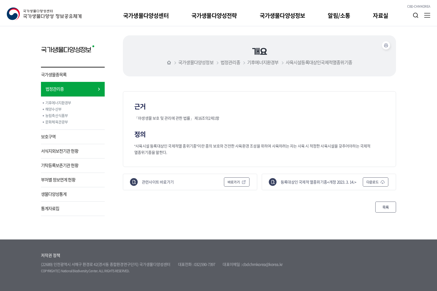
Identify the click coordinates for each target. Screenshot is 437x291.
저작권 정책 (50, 255)
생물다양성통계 (53, 194)
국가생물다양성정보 (282, 15)
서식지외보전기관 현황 (59, 151)
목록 (385, 207)
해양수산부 (53, 109)
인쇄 (386, 45)
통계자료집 (50, 208)
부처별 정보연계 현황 (58, 180)
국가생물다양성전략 (214, 15)
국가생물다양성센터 (146, 15)
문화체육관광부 (56, 121)
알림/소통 (339, 15)
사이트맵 (427, 15)
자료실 (380, 15)
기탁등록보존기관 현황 (59, 165)
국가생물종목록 (53, 74)
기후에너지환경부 (58, 102)
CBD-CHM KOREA (418, 6)
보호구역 (48, 136)
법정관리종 (55, 89)
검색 (416, 15)
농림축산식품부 (56, 115)
